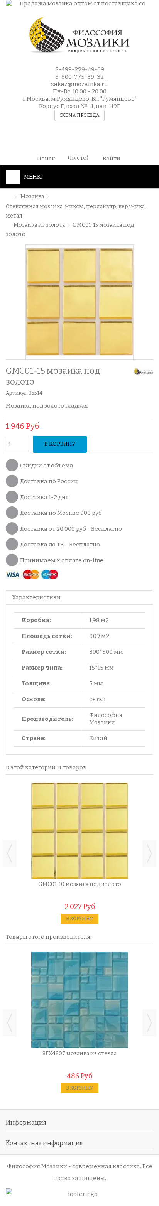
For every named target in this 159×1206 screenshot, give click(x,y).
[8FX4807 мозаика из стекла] (79, 1000)
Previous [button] (10, 853)
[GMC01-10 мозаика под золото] (79, 831)
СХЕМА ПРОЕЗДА (79, 115)
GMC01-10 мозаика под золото (79, 884)
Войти (111, 158)
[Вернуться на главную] (8, 197)
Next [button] (149, 853)
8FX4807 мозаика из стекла (79, 1053)
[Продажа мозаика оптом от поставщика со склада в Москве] (79, 4)
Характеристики (36, 597)
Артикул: (17, 393)
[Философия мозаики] (79, 35)
